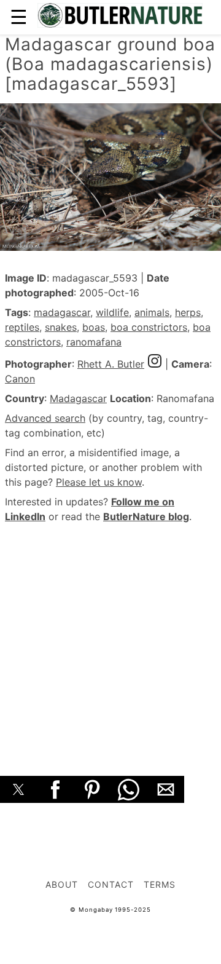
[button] (18, 789)
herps (188, 312)
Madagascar (78, 398)
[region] (110, 635)
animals (151, 312)
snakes (61, 327)
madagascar (62, 312)
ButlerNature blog (146, 516)
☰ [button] (19, 17)
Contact (111, 884)
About (61, 884)
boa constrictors (148, 327)
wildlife (112, 312)
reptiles (22, 327)
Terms (160, 884)
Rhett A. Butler (110, 364)
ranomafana (94, 342)
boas (93, 327)
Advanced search (45, 418)
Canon (20, 379)
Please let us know (99, 482)
